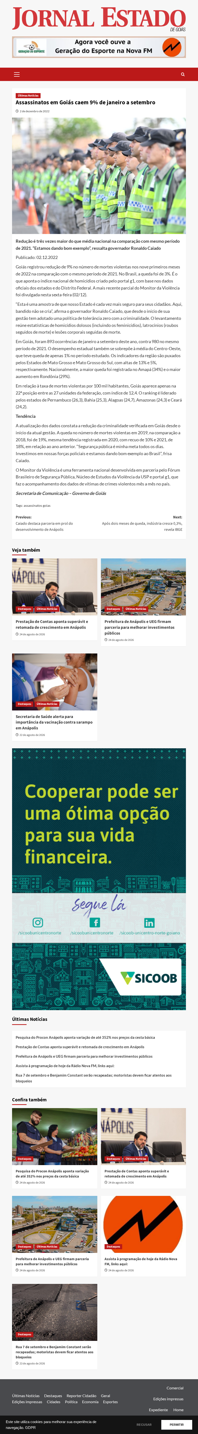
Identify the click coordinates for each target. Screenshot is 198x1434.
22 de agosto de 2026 (32, 735)
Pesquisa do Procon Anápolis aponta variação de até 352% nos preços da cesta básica (85, 1037)
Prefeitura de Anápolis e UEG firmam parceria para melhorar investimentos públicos (140, 627)
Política (71, 1401)
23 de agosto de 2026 (32, 1363)
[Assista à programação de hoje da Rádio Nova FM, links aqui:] (143, 1224)
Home (178, 1409)
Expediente (158, 1409)
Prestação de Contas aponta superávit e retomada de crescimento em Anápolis (52, 624)
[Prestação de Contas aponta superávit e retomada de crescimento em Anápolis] (54, 586)
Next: (142, 523)
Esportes (110, 1401)
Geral (105, 1395)
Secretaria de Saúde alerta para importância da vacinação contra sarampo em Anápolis (54, 722)
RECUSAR (144, 1424)
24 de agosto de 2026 (32, 634)
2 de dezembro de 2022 (35, 111)
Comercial (175, 1388)
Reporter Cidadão (81, 1395)
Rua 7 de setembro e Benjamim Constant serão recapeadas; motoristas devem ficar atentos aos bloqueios (94, 1078)
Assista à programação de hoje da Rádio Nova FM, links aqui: (65, 1065)
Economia (90, 1401)
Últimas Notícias (28, 96)
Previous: (44, 523)
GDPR (30, 1428)
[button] (17, 74)
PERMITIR (177, 1424)
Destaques (24, 609)
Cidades (53, 1401)
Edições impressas (27, 1401)
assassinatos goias (37, 505)
